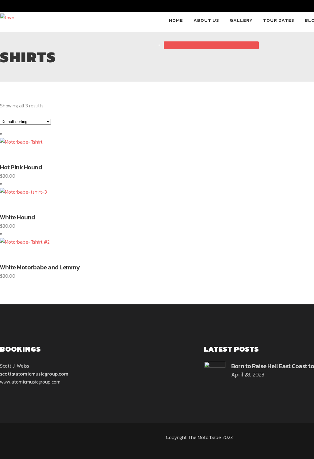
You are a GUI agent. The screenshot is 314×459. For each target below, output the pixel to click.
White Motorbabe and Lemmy (40, 267)
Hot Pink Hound (21, 167)
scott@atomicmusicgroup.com (34, 373)
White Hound (17, 217)
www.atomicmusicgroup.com (30, 381)
